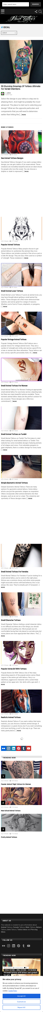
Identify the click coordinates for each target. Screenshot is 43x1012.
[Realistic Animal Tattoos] (21, 701)
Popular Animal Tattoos (10, 244)
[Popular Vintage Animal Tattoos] (21, 323)
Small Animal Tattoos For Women (14, 385)
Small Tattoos (21, 970)
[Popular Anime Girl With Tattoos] (21, 652)
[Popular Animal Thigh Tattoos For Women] (21, 770)
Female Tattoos (10, 970)
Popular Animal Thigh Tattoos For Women (16, 784)
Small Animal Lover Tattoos (12, 291)
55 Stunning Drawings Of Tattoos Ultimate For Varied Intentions (20, 88)
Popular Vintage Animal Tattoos (14, 339)
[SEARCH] (40, 11)
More (24, 115)
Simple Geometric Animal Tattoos (14, 483)
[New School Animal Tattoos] (21, 796)
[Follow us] (36, 11)
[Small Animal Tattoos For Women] (21, 369)
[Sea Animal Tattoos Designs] (21, 142)
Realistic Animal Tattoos (11, 717)
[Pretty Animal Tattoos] (21, 823)
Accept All (21, 996)
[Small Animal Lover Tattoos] (21, 274)
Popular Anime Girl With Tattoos (14, 669)
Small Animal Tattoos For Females (14, 571)
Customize (21, 1002)
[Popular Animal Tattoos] (21, 228)
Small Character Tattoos (11, 620)
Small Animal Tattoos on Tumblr (14, 434)
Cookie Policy (12, 991)
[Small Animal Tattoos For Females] (21, 555)
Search (35, 4)
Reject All (21, 1007)
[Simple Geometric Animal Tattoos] (21, 466)
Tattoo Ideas (32, 970)
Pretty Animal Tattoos (9, 837)
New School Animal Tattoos (10, 811)
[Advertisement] (21, 195)
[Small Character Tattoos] (21, 604)
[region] (21, 994)
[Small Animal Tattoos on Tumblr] (21, 418)
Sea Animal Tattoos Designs (12, 158)
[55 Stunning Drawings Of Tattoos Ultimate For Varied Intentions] (21, 61)
